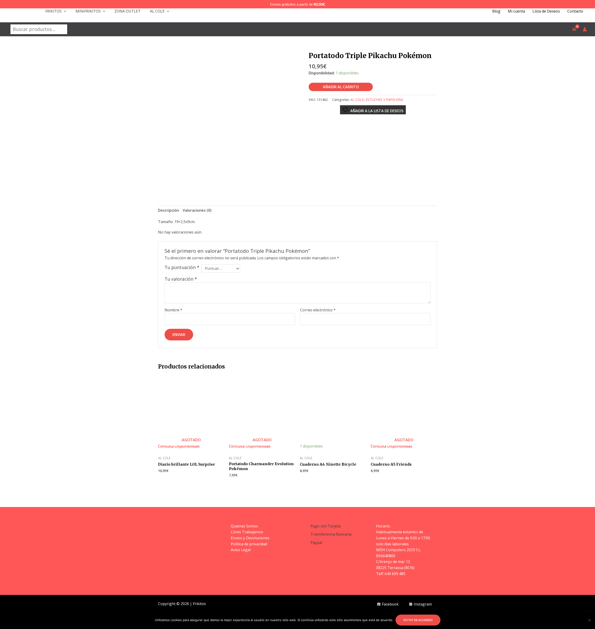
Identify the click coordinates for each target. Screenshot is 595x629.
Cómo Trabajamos (247, 531)
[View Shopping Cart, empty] (574, 29)
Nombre (173, 310)
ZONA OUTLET (127, 11)
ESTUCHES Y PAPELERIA (384, 99)
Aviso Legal (241, 549)
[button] (64, 11)
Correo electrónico (318, 310)
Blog (496, 11)
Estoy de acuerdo (418, 620)
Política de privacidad (249, 544)
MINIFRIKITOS (88, 11)
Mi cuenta (516, 11)
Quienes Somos (244, 526)
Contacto (575, 11)
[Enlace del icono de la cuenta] (585, 29)
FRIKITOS (53, 11)
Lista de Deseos (546, 11)
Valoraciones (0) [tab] (197, 210)
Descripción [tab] (168, 210)
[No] (589, 620)
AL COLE (157, 11)
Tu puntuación (182, 267)
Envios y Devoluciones (250, 537)
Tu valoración (181, 279)
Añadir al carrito (341, 86)
